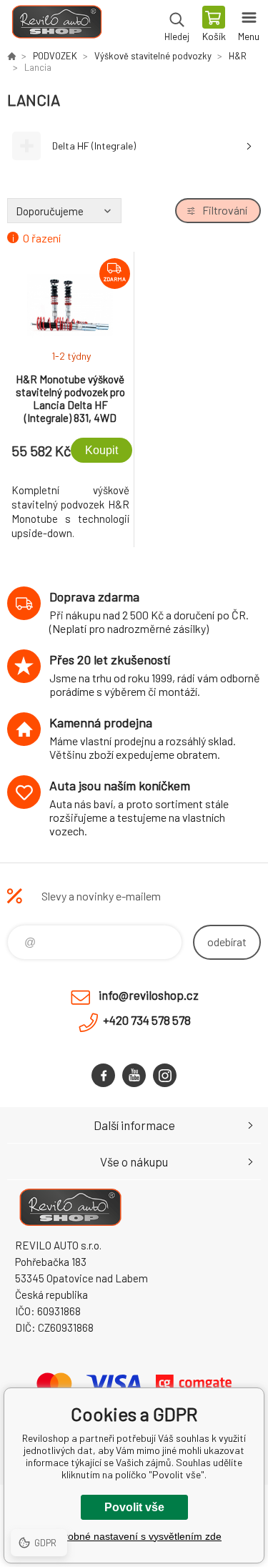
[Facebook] (103, 1075)
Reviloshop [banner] (56, 25)
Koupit (101, 450)
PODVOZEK (55, 56)
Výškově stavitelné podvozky (153, 56)
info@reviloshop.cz (149, 995)
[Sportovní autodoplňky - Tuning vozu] (11, 55)
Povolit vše (134, 1507)
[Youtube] (134, 1075)
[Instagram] (165, 1075)
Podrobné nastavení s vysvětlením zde (134, 1536)
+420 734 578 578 (147, 1020)
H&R (238, 56)
